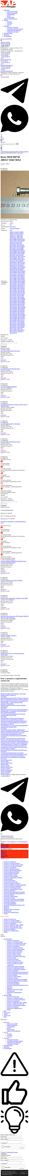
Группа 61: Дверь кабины (11, 896)
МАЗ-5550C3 (13, 284)
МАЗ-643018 (21, 308)
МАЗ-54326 (13, 295)
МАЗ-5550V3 (21, 250)
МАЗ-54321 (13, 327)
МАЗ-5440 (12, 249)
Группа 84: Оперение (10, 902)
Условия (9, 1034)
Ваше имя (3, 1136)
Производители (8, 33)
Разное (6, 913)
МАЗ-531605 (20, 253)
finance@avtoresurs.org (7, 65)
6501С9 (12, 233)
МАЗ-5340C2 (21, 279)
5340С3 (21, 233)
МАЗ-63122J (13, 305)
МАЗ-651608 (21, 272)
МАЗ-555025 (21, 281)
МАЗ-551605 (13, 240)
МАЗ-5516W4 (13, 281)
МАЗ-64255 (13, 245)
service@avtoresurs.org (7, 71)
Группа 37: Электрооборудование (13, 889)
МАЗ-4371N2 (21, 274)
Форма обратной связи (7, 836)
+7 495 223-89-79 (5, 53)
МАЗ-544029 (20, 301)
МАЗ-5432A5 (13, 256)
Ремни (5, 932)
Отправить (3, 1153)
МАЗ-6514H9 (21, 315)
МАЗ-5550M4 (21, 302)
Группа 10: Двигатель (10, 861)
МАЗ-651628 (13, 317)
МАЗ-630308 (19, 261)
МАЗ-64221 (13, 248)
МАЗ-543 (19, 328)
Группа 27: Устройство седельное (13, 877)
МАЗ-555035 (13, 302)
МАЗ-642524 (13, 324)
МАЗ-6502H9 (13, 315)
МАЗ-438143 (13, 276)
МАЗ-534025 (13, 278)
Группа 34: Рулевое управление (12, 886)
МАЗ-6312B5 (20, 327)
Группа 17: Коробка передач (11, 869)
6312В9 (17, 232)
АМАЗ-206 (19, 237)
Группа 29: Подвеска (9, 880)
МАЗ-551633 (13, 330)
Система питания (14, 228)
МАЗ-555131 (20, 330)
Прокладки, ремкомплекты (11, 912)
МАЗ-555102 (20, 289)
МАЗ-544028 (13, 301)
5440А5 (12, 232)
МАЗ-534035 (13, 298)
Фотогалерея (10, 1029)
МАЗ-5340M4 (21, 298)
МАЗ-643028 (20, 310)
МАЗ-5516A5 (21, 259)
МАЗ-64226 (20, 297)
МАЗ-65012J (20, 312)
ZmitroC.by (13, 841)
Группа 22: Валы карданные (11, 871)
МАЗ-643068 (13, 252)
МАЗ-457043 (20, 294)
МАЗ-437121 (13, 274)
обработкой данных (12, 1152)
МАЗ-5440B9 (13, 250)
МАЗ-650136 (13, 314)
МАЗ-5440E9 (13, 239)
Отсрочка (9, 1035)
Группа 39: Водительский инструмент (14, 892)
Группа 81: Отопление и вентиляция (14, 899)
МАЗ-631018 (13, 304)
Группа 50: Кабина (9, 895)
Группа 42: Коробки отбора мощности (14, 893)
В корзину (3, 360)
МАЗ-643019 (13, 310)
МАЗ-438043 (13, 275)
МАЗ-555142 (13, 297)
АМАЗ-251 (13, 242)
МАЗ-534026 (20, 278)
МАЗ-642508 (20, 268)
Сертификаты (11, 1026)
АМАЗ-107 (13, 235)
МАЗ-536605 (13, 291)
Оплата (6, 1032)
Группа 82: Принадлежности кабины (14, 900)
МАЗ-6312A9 (13, 307)
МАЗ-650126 (13, 286)
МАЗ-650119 (13, 253)
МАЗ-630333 (21, 325)
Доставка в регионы (12, 1039)
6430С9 (21, 232)
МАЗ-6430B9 (13, 272)
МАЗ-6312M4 (21, 307)
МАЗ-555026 (13, 282)
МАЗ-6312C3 (21, 285)
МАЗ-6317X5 (13, 265)
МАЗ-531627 (13, 328)
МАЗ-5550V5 (21, 246)
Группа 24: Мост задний (10, 874)
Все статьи (4, 758)
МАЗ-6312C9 (21, 262)
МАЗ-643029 (13, 311)
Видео (9, 1028)
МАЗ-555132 (13, 331)
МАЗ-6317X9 (21, 292)
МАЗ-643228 (20, 324)
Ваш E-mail (4, 1138)
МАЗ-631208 (20, 291)
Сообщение (4, 1143)
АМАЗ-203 (13, 237)
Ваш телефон (5, 1139)
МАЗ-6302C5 (21, 284)
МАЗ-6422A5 (13, 266)
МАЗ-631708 (20, 263)
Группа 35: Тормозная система (12, 887)
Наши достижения (12, 1025)
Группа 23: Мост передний (11, 873)
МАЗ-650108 (20, 252)
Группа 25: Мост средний (11, 876)
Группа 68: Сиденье (9, 897)
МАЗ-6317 (20, 331)
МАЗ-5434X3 (21, 288)
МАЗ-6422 (20, 265)
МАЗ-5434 (12, 243)
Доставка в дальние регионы (15, 1041)
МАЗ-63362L (21, 323)
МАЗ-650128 (20, 311)
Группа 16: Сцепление (10, 867)
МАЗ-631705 (13, 263)
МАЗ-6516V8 (21, 318)
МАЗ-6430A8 (13, 271)
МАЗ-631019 (21, 239)
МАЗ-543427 (13, 321)
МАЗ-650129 (13, 312)
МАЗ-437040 (20, 245)
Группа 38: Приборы (9, 890)
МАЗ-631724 (13, 333)
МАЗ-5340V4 (13, 299)
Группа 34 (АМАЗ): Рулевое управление (15, 884)
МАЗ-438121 (20, 275)
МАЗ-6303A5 (13, 262)
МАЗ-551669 (20, 295)
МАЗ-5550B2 (21, 282)
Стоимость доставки (12, 1044)
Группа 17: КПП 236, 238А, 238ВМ (13, 925)
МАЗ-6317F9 (13, 292)
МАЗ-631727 (13, 323)
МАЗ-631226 (13, 285)
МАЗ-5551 (12, 261)
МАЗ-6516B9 (13, 318)
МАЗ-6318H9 (13, 308)
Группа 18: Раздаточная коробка (12, 870)
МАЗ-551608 (13, 259)
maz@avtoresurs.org (6, 59)
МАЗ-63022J (20, 321)
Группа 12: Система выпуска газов (13, 864)
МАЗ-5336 (19, 242)
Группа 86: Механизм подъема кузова (14, 905)
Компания (6, 1022)
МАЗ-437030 (13, 246)
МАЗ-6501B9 (21, 240)
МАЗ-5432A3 (19, 255)
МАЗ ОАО (13, 226)
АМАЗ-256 (19, 236)
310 (4, 69)
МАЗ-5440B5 (19, 249)
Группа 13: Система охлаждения (13, 866)
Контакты (6, 34)
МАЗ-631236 (20, 305)
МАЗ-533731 (20, 320)
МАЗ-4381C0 (21, 276)
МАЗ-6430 (12, 269)
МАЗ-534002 (13, 288)
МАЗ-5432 (12, 255)
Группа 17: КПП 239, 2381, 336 (12, 926)
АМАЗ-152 (19, 235)
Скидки (9, 1036)
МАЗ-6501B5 (21, 314)
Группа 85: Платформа (10, 903)
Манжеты (6, 908)
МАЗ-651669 (20, 317)
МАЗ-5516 (20, 258)
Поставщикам (8, 36)
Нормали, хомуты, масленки (11, 909)
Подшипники (7, 910)
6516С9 (17, 233)
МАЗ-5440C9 (13, 258)
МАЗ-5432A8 (21, 256)
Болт (11, 230)
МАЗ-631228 (20, 304)
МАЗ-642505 (13, 268)
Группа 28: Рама (8, 879)
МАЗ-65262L (13, 325)
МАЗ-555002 (13, 289)
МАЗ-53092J (13, 320)
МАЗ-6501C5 (21, 286)
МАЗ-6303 (19, 243)
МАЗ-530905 (20, 248)
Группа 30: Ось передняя (10, 882)
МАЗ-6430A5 (19, 269)
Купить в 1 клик (5, 348)
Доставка (6, 1038)
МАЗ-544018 (21, 299)
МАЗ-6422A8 (21, 266)
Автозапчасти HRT (12, 1023)
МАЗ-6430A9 (21, 271)
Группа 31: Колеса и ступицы (12, 883)
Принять (23, 1173)
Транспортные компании (14, 1042)
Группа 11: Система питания (12, 863)
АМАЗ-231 (13, 236)
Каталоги (6, 906)
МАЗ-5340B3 (13, 279)
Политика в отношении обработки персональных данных (10, 1173)
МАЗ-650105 (13, 294)
